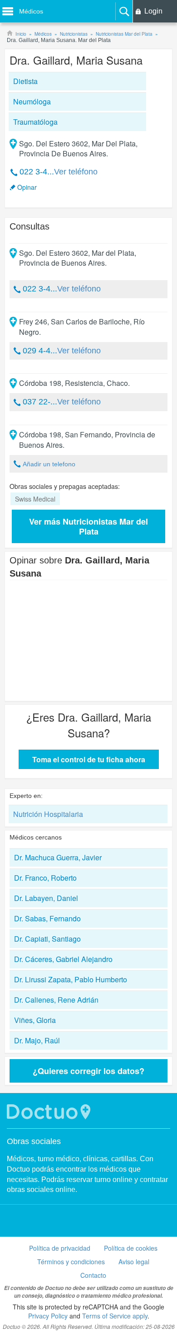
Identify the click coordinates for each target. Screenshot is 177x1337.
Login (153, 11)
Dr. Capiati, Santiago (47, 939)
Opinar (27, 187)
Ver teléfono (76, 171)
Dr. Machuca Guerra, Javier (58, 857)
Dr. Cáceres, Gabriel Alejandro (63, 959)
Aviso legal (133, 1261)
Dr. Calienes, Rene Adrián (56, 1000)
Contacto (93, 1275)
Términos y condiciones (71, 1261)
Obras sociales (34, 1141)
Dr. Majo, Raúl (37, 1040)
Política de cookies (130, 1248)
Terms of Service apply (115, 1315)
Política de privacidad (59, 1248)
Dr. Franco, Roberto (45, 878)
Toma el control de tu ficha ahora (88, 759)
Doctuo (50, 1111)
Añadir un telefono (49, 464)
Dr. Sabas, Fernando (47, 918)
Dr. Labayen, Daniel (46, 898)
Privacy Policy (48, 1315)
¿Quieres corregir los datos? (88, 1071)
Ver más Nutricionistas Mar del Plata (88, 526)
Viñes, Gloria (35, 1020)
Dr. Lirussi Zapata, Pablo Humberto (70, 979)
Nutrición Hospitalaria (48, 814)
